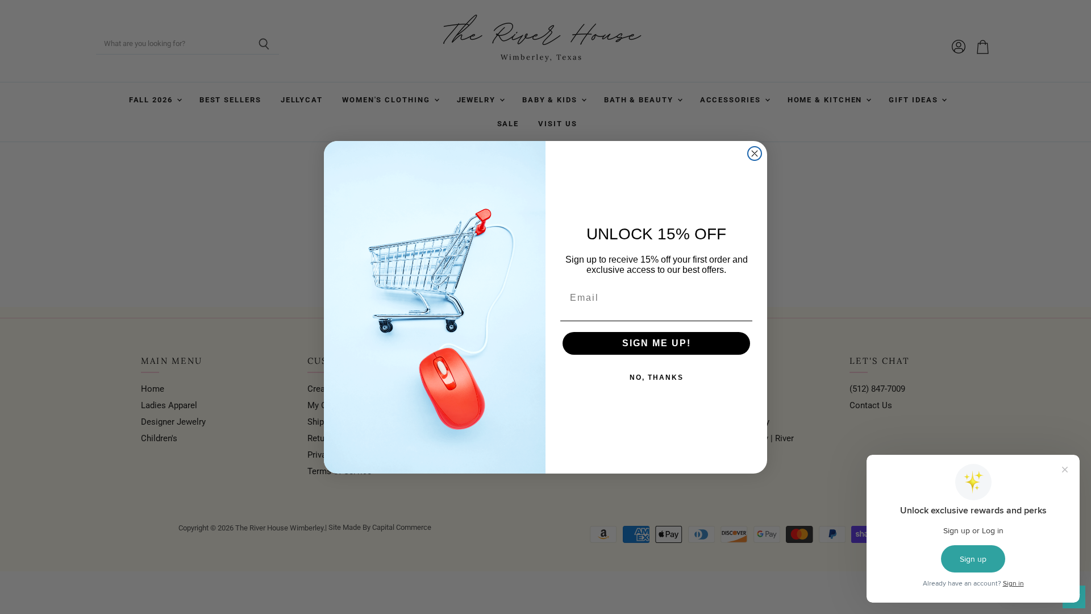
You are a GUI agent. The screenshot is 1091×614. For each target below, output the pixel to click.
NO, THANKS (657, 377)
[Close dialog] (754, 153)
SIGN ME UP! (656, 343)
